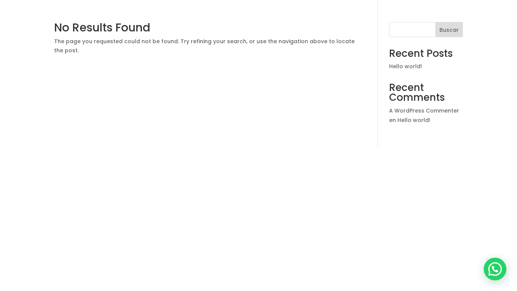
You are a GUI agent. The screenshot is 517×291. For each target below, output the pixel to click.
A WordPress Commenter (424, 110)
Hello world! (405, 66)
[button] (495, 269)
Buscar (449, 30)
